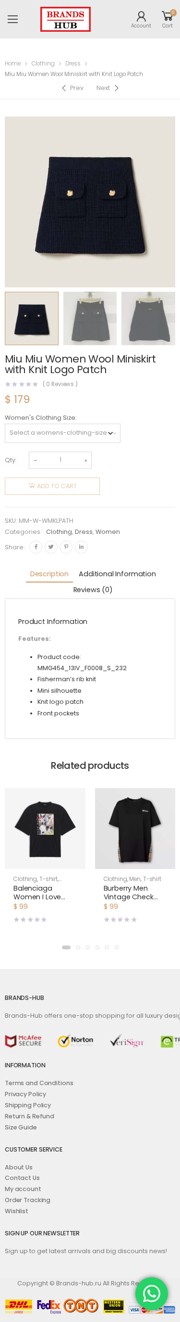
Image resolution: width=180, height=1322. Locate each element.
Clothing (43, 63)
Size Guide (21, 1127)
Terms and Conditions (39, 1083)
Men (135, 879)
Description (49, 574)
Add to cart (57, 486)
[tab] (49, 575)
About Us (19, 1167)
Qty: (10, 460)
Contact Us (22, 1178)
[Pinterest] (66, 547)
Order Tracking (27, 1200)
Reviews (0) (93, 590)
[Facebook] (35, 547)
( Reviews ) (60, 385)
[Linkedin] (81, 547)
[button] (66, 947)
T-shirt (48, 879)
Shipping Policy (28, 1105)
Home (13, 63)
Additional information (117, 574)
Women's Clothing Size (40, 418)
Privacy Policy (25, 1094)
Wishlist (16, 1211)
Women (108, 532)
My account (23, 1189)
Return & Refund (29, 1116)
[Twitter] (51, 547)
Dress (73, 63)
